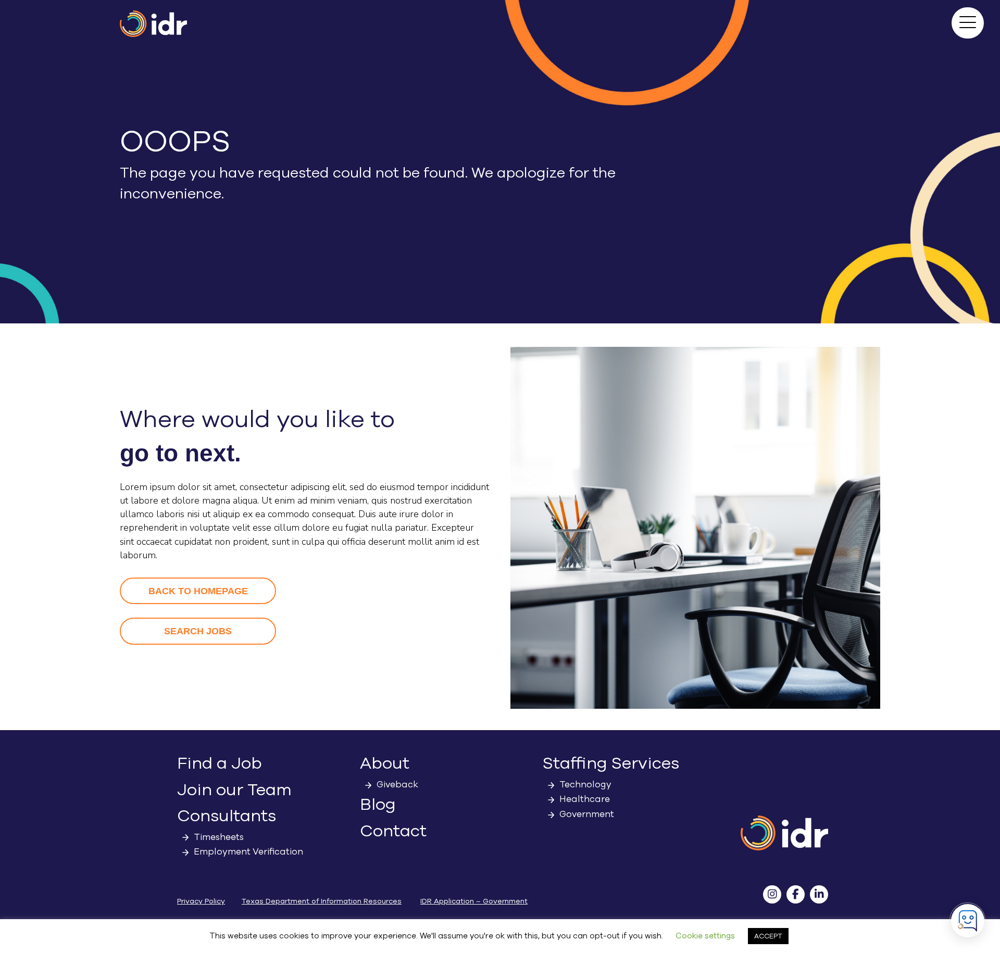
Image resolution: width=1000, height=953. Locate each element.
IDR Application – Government (474, 901)
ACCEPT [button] (768, 936)
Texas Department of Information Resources (322, 901)
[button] (968, 23)
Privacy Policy (201, 901)
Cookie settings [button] (705, 936)
